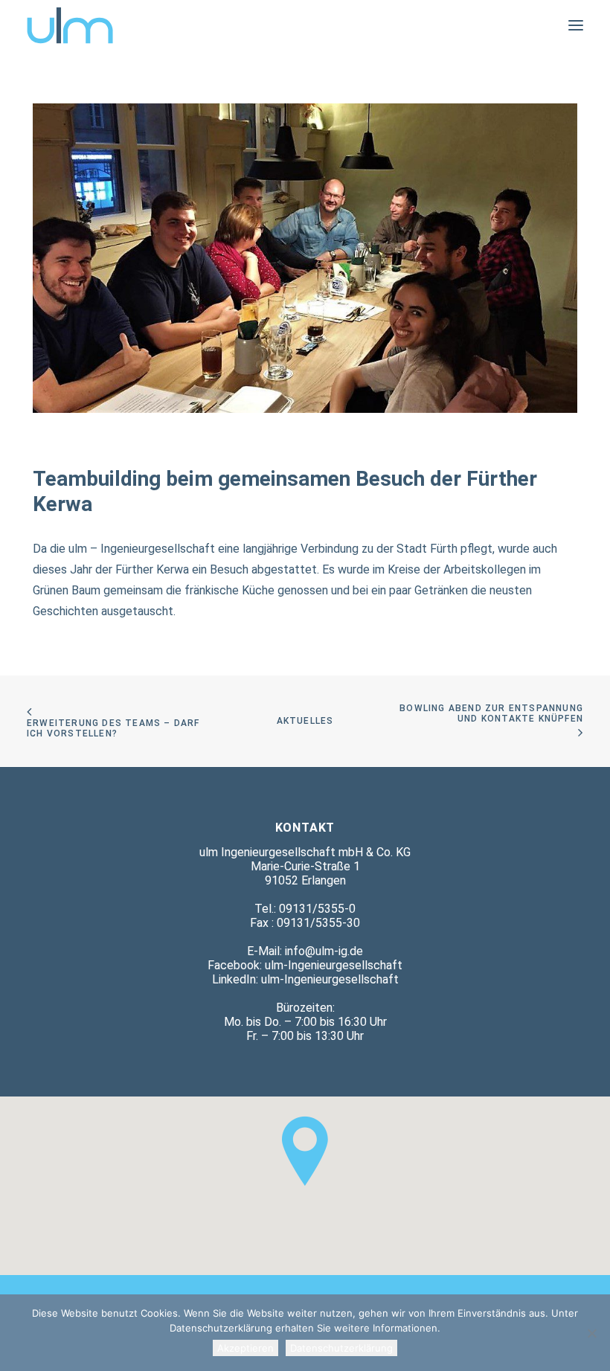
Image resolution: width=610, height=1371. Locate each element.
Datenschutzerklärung (341, 1348)
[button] (576, 25)
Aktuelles (305, 721)
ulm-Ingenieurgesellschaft (333, 965)
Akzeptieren (245, 1348)
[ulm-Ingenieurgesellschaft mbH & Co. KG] (70, 25)
